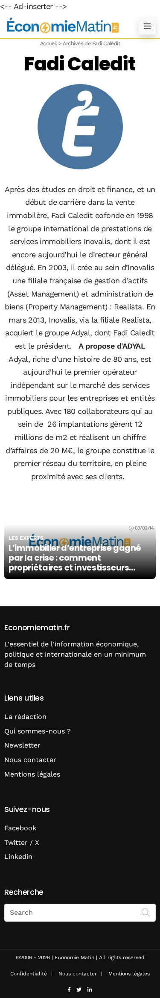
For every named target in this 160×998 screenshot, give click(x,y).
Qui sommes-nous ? (37, 731)
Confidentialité (28, 974)
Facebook (20, 828)
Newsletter (22, 745)
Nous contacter (30, 760)
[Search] (146, 912)
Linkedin (18, 857)
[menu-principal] (147, 26)
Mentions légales (32, 774)
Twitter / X (21, 842)
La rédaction (25, 717)
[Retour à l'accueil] (63, 25)
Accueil (48, 43)
